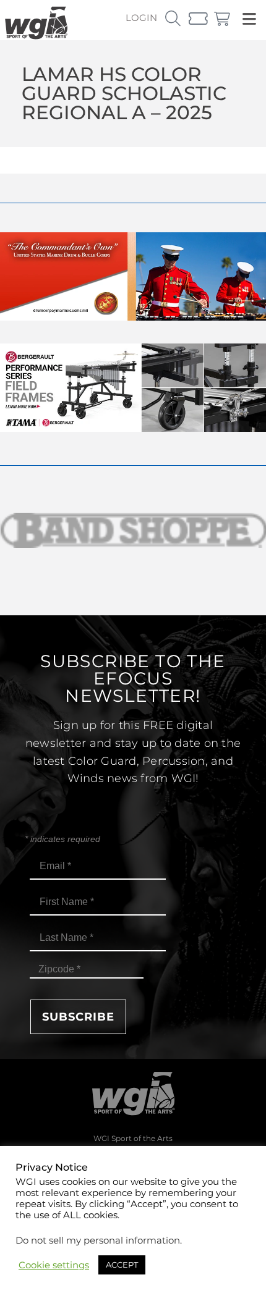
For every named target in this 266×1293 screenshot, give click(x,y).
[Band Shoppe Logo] (133, 530)
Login (141, 17)
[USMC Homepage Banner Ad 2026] (133, 317)
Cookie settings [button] (54, 1265)
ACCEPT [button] (122, 1265)
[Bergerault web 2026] (133, 428)
